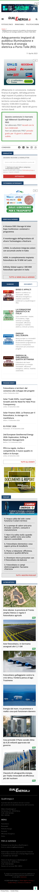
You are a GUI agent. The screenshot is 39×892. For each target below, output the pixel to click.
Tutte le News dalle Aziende (22, 277)
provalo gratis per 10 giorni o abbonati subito (19, 133)
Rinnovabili (19, 24)
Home (4, 29)
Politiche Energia (6, 829)
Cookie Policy (12, 882)
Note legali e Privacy (26, 880)
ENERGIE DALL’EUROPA (22, 334)
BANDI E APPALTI (23, 290)
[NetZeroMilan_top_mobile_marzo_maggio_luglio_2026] (19, 8)
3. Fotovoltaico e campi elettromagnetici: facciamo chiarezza (16, 567)
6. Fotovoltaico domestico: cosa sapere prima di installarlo (18, 545)
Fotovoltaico (7, 24)
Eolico (3, 836)
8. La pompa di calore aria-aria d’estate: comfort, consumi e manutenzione (17, 527)
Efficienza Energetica (8, 834)
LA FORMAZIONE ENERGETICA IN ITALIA (23, 311)
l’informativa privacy (27, 170)
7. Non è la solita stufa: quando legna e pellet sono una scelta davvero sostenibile (18, 537)
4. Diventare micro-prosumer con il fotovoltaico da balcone (19, 559)
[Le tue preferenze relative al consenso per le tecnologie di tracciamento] (35, 888)
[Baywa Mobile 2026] (19, 72)
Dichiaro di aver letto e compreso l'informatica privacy (17, 167)
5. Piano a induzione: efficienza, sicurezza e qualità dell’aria (18, 552)
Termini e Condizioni (24, 882)
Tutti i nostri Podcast (26, 575)
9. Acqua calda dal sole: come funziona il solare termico (17, 519)
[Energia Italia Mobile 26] (19, 202)
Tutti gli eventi (28, 462)
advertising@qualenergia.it (15, 847)
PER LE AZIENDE (8, 841)
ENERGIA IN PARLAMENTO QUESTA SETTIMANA (25, 357)
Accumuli (4, 831)
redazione (23, 877)
